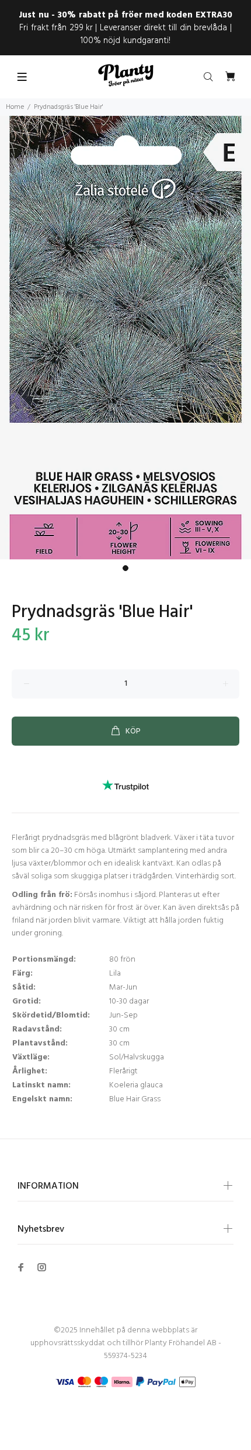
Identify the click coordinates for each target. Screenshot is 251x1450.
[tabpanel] (125, 337)
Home (15, 107)
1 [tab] (125, 568)
